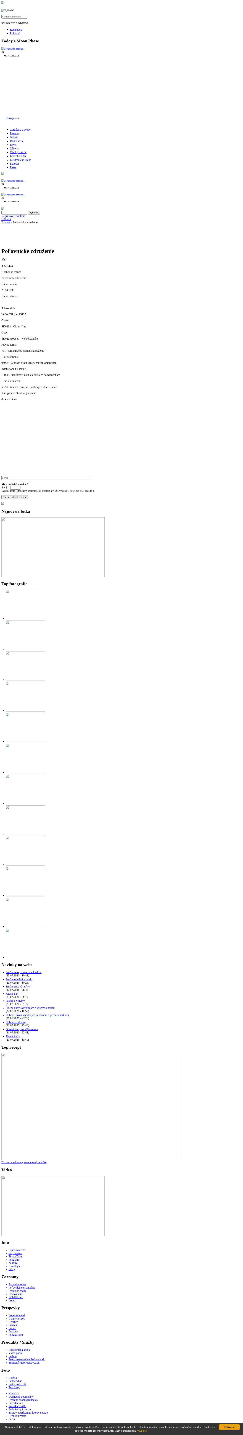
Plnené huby (13, 1036)
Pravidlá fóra (16, 1403)
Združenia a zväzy (20, 129)
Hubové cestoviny (16, 1022)
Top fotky (14, 1387)
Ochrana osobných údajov (23, 1399)
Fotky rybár (15, 1380)
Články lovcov (18, 152)
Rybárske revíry (17, 1290)
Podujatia (14, 1259)
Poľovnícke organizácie (22, 1287)
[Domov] (2, 3)
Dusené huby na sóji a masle (22, 1029)
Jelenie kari (12, 993)
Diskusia (13, 1331)
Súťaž (12, 1419)
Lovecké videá (18, 155)
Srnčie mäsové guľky (18, 986)
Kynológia (14, 1266)
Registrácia (16, 29)
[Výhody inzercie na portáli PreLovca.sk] (2, 503)
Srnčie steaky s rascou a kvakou (23, 972)
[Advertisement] (121, 88)
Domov (5, 222)
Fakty (13, 167)
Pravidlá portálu (17, 1406)
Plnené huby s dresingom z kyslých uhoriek (30, 1007)
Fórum (12, 1328)
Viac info (142, 1430)
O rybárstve (15, 1253)
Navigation (12, 118)
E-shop (13, 1356)
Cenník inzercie (17, 1415)
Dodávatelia (16, 141)
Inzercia (14, 163)
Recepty (14, 133)
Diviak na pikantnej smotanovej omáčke (23, 1162)
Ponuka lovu (16, 1334)
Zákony (14, 148)
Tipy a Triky (15, 1256)
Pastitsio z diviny (15, 1000)
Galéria (14, 137)
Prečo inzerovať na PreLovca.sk (27, 1359)
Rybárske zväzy (17, 1284)
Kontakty (14, 1393)
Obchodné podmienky (21, 1396)
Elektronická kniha (20, 159)
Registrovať (8, 216)
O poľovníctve (17, 1250)
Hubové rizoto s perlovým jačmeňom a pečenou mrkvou (37, 1015)
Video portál (15, 1352)
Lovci (13, 144)
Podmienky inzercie (20, 1409)
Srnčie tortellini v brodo (19, 979)
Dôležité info (16, 1297)
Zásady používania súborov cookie (28, 1412)
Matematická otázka (14, 484)
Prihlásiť (15, 33)
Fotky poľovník (17, 1384)
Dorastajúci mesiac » (14, 48)
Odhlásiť (6, 219)
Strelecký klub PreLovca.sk (24, 1362)
